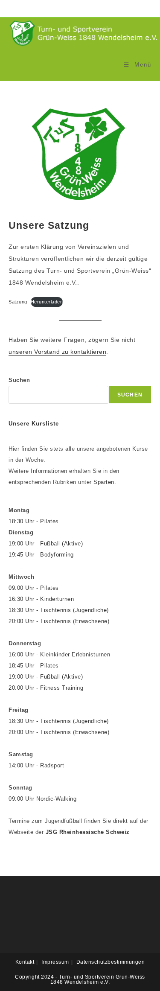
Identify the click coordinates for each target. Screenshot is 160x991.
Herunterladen (47, 301)
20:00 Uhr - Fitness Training (46, 688)
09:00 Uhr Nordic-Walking (42, 799)
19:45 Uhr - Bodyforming (41, 554)
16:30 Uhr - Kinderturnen (41, 599)
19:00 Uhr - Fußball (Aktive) (46, 543)
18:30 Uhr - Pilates (34, 521)
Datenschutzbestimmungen (110, 962)
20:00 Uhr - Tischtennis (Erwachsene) (59, 621)
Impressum (55, 962)
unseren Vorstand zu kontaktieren (57, 351)
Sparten (103, 482)
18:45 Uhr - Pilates (34, 665)
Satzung (18, 301)
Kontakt (25, 962)
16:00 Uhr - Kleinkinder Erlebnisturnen (59, 654)
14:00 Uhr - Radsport (36, 765)
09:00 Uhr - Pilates (34, 588)
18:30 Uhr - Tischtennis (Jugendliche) (59, 610)
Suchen (19, 380)
